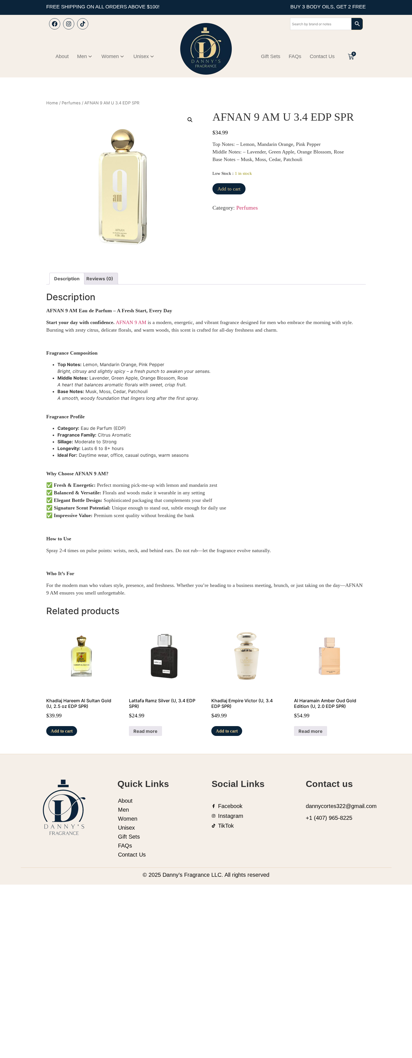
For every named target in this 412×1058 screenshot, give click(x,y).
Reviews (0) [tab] (99, 278)
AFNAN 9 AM (131, 322)
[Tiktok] (82, 23)
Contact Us (322, 56)
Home (52, 102)
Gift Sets (270, 56)
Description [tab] (67, 278)
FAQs (295, 56)
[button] (190, 120)
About (62, 56)
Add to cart (228, 189)
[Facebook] (54, 23)
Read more (145, 731)
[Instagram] (68, 23)
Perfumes (71, 102)
